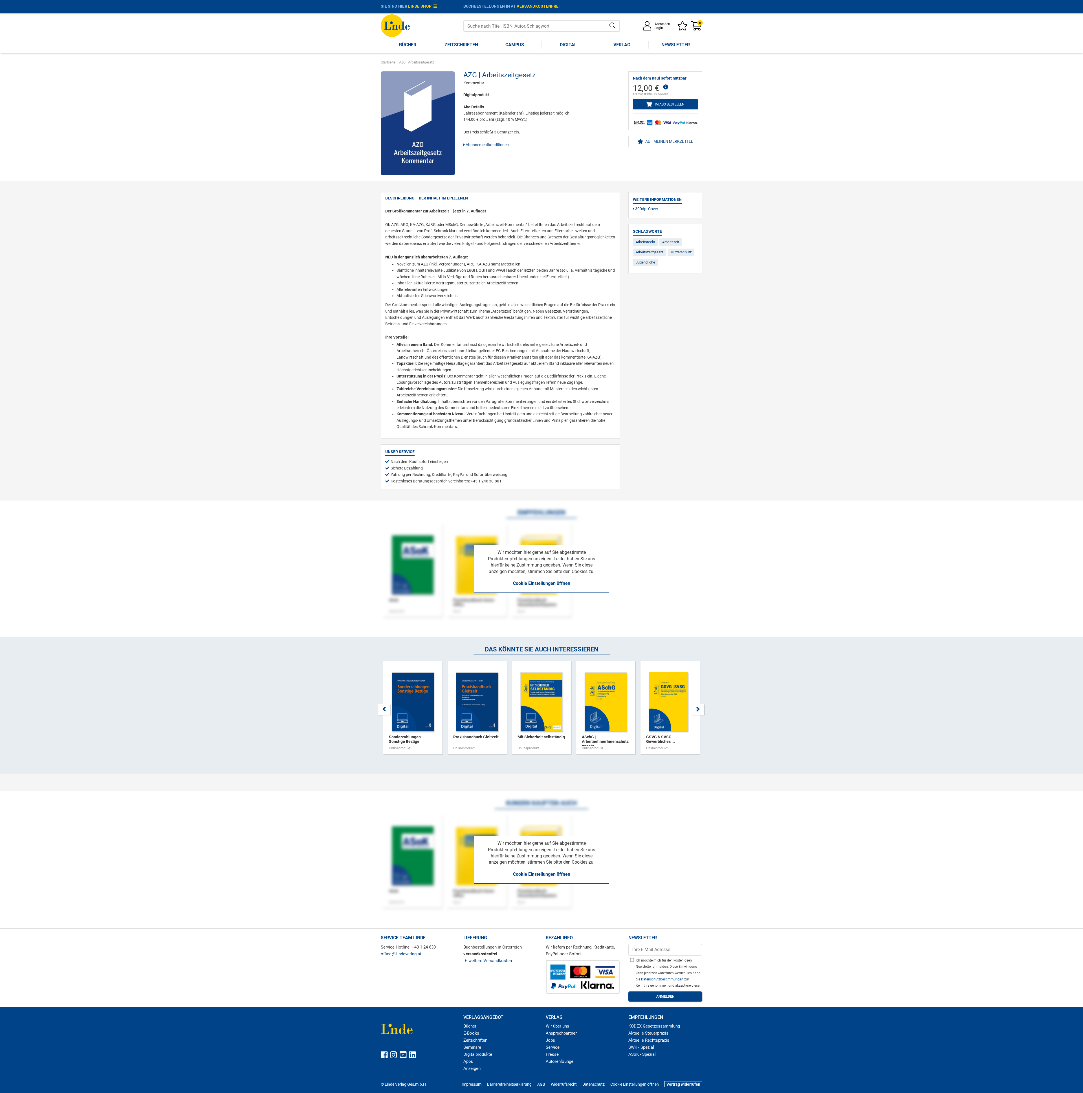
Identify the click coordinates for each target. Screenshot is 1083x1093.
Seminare (472, 1047)
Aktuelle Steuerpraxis (648, 1033)
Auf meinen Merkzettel (668, 141)
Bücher (407, 44)
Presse (552, 1054)
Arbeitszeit (670, 242)
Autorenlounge (559, 1061)
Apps (468, 1061)
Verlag (621, 44)
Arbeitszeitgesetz (649, 252)
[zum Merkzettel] (683, 27)
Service (553, 1047)
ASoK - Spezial (642, 1054)
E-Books (471, 1033)
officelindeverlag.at (401, 953)
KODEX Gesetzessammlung (654, 1026)
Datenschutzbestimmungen (662, 979)
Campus (514, 44)
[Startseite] (395, 25)
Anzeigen (472, 1068)
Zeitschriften (461, 44)
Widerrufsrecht (564, 1084)
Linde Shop (420, 6)
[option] (413, 710)
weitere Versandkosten (490, 960)
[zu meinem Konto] (648, 27)
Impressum (471, 1084)
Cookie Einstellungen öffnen (541, 583)
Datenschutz (593, 1084)
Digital (568, 44)
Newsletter (675, 44)
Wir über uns (557, 1026)
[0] (696, 27)
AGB (541, 1084)
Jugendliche (645, 262)
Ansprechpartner (561, 1033)
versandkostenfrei (538, 6)
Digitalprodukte (477, 1054)
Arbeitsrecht (645, 242)
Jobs (550, 1040)
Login (659, 28)
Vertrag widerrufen (683, 1084)
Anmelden (662, 24)
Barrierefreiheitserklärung (509, 1084)
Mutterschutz (681, 252)
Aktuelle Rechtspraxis (648, 1040)
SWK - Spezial (641, 1047)
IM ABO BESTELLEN (668, 104)
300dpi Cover (646, 209)
